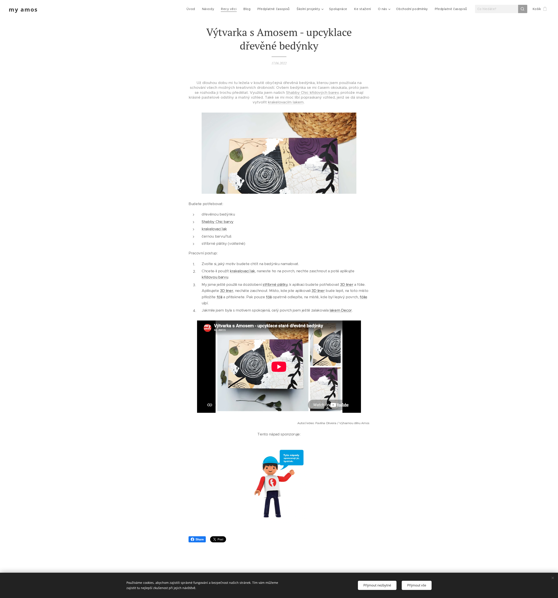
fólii (219, 297)
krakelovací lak (214, 228)
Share (200, 539)
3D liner (346, 284)
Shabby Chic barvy (217, 221)
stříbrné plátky (275, 284)
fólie (363, 297)
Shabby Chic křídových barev (312, 92)
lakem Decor (341, 310)
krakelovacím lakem (286, 102)
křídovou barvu (215, 277)
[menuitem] (191, 8)
